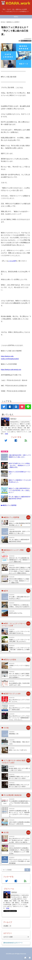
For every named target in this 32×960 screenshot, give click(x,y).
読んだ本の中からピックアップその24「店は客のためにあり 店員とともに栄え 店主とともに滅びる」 (19, 840)
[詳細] (6, 433)
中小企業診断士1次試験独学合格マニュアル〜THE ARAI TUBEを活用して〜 (19, 803)
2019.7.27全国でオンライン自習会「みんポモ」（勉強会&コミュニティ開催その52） (19, 465)
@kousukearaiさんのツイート (13, 943)
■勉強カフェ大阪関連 (26, 40)
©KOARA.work (10, 953)
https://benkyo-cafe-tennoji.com (11, 369)
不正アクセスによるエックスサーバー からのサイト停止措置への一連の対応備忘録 (19, 861)
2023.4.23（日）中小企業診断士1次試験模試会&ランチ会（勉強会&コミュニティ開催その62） (19, 559)
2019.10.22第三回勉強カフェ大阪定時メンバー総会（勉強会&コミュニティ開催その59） (19, 580)
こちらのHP (12, 261)
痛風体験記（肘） (14, 733)
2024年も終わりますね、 (16, 613)
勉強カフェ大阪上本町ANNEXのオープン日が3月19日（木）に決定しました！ (19, 490)
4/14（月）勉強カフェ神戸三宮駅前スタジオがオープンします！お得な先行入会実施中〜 (19, 675)
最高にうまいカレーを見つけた (18, 750)
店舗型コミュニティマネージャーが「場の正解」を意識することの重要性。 (19, 649)
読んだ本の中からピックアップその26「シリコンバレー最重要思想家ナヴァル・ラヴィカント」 (19, 717)
